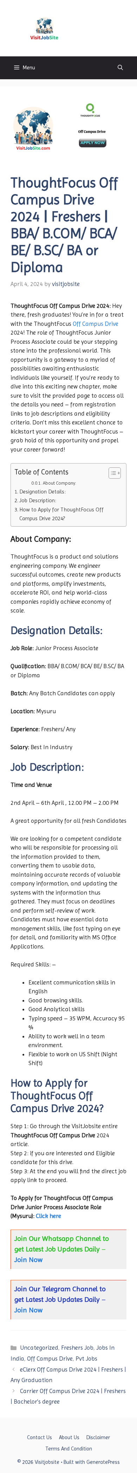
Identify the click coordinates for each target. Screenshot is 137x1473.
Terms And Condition (68, 1449)
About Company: (59, 483)
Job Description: (37, 500)
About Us (69, 1437)
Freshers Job (77, 1347)
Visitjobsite (89, 28)
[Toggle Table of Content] (111, 473)
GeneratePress (103, 1462)
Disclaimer (98, 1437)
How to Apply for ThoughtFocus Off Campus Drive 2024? (61, 514)
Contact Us (39, 1437)
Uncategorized (39, 1347)
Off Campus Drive (94, 323)
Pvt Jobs (86, 1358)
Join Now (28, 1260)
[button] (120, 67)
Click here (48, 1215)
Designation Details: (42, 492)
